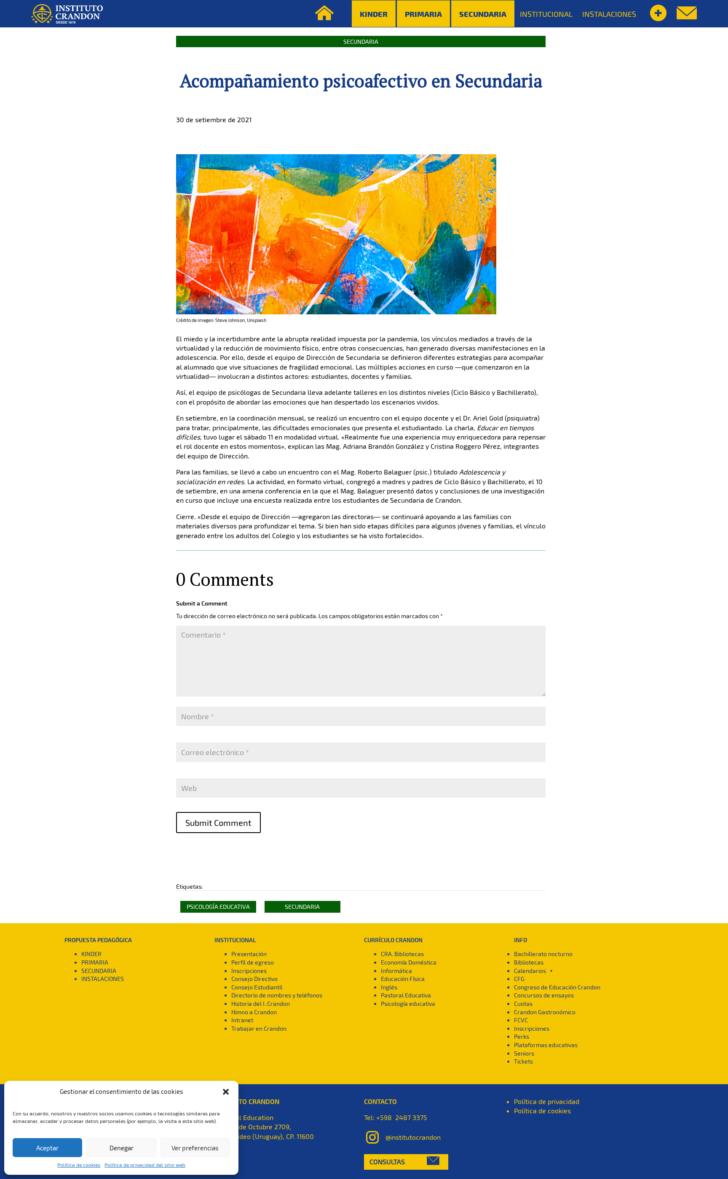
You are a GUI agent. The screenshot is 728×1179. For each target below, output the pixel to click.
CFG (519, 978)
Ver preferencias (195, 1148)
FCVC (521, 1020)
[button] (226, 1092)
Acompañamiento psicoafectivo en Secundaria (361, 80)
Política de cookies (78, 1165)
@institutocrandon (413, 1137)
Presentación (249, 953)
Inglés (389, 987)
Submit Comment (218, 822)
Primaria (423, 13)
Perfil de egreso (252, 962)
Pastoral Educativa (406, 995)
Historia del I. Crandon (260, 1003)
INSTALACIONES (609, 14)
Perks (521, 1036)
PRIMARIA (94, 962)
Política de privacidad (546, 1101)
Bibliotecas (528, 962)
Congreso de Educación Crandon (557, 987)
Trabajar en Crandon (258, 1028)
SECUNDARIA (98, 970)
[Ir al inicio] (67, 14)
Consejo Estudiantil (256, 987)
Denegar (122, 1148)
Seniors (524, 1053)
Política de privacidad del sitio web (144, 1165)
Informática (396, 970)
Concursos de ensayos (544, 995)
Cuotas (523, 1003)
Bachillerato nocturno (543, 953)
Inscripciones (249, 970)
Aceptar (47, 1148)
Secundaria (482, 13)
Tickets (523, 1061)
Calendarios (530, 970)
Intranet (242, 1020)
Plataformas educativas (546, 1044)
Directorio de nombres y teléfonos (276, 995)
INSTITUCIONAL (546, 14)
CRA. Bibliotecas (402, 953)
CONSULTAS (387, 1162)
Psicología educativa (218, 906)
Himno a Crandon (254, 1012)
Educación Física (403, 978)
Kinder (374, 13)
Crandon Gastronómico (544, 1012)
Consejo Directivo (254, 978)
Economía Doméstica (408, 962)
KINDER (91, 953)
